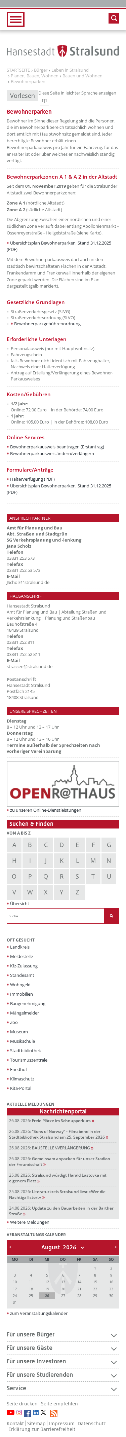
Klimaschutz (22, 1079)
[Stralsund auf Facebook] (27, 1413)
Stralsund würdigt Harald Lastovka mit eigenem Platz (58, 1178)
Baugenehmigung (27, 1003)
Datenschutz (92, 1423)
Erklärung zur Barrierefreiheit (41, 1429)
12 (47, 1281)
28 (79, 1295)
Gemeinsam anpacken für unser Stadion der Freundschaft (59, 1161)
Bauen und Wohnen (82, 76)
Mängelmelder (24, 1013)
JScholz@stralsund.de (28, 582)
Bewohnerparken (28, 81)
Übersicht (19, 903)
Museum (19, 1032)
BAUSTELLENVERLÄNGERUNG (49, 1148)
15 (95, 1281)
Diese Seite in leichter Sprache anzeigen (77, 98)
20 (63, 1288)
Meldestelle (21, 956)
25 (31, 1295)
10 (15, 1281)
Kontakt (15, 1423)
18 (31, 1288)
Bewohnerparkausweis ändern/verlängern (52, 453)
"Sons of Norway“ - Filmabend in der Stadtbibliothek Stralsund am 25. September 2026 (57, 1134)
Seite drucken (22, 1403)
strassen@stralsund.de (29, 666)
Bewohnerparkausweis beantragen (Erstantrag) (57, 447)
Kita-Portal (20, 1088)
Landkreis (20, 947)
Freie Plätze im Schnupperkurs (50, 1120)
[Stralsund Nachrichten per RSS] (53, 1413)
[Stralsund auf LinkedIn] (36, 1412)
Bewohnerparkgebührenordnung (47, 324)
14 (79, 1281)
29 (95, 1295)
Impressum (62, 1423)
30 (111, 1295)
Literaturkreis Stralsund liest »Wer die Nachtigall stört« (57, 1194)
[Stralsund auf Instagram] (19, 1412)
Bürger (40, 70)
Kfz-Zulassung (24, 966)
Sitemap (36, 1423)
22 (95, 1288)
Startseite (18, 70)
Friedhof (18, 1069)
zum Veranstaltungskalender (39, 1313)
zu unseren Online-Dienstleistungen (45, 810)
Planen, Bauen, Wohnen (34, 76)
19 (47, 1288)
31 (15, 1302)
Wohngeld (20, 985)
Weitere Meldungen (29, 1222)
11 (31, 1281)
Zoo (14, 1022)
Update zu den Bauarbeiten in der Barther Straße (61, 1211)
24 (15, 1295)
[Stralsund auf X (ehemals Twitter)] (44, 1413)
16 (111, 1281)
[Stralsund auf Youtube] (10, 1412)
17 (15, 1288)
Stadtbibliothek (25, 1050)
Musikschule (22, 1041)
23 (111, 1288)
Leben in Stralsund (70, 70)
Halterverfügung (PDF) (32, 479)
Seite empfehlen (59, 1403)
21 (79, 1288)
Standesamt (22, 975)
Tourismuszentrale (28, 1060)
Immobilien (21, 994)
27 (63, 1295)
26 (47, 1295)
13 (63, 1281)
